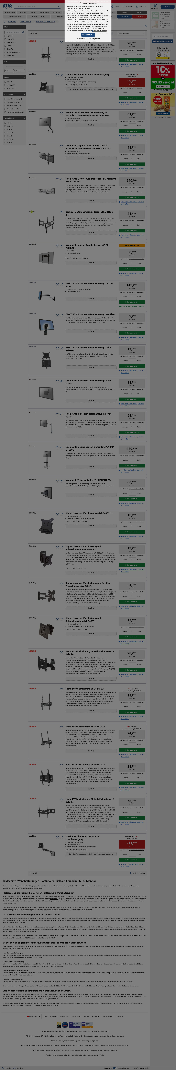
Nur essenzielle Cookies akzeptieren (87, 39)
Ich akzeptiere (87, 35)
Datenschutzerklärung (100, 31)
